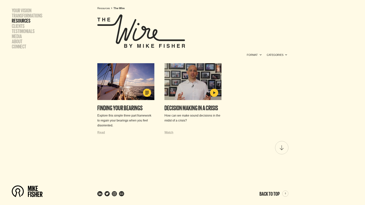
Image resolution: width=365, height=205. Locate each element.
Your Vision (21, 10)
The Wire (119, 8)
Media (17, 36)
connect (19, 46)
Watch (168, 132)
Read (101, 132)
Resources (21, 20)
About (17, 41)
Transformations (27, 15)
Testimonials (23, 31)
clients (18, 26)
